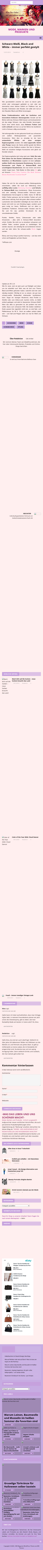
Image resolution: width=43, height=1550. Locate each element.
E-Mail (4, 1095)
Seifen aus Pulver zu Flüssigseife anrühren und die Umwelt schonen (11, 1433)
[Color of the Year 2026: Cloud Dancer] (6, 913)
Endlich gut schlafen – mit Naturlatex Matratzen (25, 1160)
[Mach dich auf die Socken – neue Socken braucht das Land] (6, 755)
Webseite (5, 1101)
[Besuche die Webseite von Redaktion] (16, 350)
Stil (36, 170)
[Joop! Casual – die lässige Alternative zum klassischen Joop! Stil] (4, 1171)
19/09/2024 (27, 1518)
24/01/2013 (10, 998)
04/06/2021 (27, 1439)
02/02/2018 (13, 1182)
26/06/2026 (8, 1424)
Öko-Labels (8, 1394)
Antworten (8, 1026)
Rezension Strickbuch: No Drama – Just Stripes (19, 1376)
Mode (34, 229)
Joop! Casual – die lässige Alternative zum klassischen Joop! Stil (23, 1170)
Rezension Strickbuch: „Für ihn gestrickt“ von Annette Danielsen (12, 1499)
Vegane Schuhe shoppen (28, 1435)
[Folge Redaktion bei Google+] (25, 350)
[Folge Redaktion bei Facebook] (19, 350)
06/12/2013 (16, 1192)
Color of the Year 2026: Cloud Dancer (25, 837)
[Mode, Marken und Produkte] (21, 24)
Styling (20, 327)
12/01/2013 (7, 52)
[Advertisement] (21, 1242)
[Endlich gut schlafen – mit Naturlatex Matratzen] (6, 1160)
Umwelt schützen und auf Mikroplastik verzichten (31, 1449)
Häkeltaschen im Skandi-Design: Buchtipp (17, 1356)
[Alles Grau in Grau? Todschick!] (4, 1151)
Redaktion (16, 52)
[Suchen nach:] (21, 2)
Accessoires (11, 323)
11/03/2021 (16, 1163)
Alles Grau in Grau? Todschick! (19, 1148)
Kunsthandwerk (10, 1459)
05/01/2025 (8, 1518)
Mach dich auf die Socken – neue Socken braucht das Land (23, 680)
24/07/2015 (27, 1453)
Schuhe (29, 323)
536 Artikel (29, 339)
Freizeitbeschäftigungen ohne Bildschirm (31, 1501)
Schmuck (21, 188)
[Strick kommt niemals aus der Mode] (6, 1191)
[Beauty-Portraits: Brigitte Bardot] (4, 1182)
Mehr (23, 1218)
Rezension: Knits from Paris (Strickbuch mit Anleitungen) (31, 1514)
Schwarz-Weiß (9, 327)
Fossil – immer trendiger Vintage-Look (19, 995)
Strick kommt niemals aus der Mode (25, 1190)
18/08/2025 (27, 1504)
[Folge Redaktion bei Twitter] (22, 350)
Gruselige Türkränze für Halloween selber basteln (20, 1485)
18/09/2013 (12, 1151)
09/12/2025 (16, 839)
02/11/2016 (8, 1453)
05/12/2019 (16, 683)
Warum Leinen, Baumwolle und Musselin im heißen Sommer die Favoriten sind (21, 1418)
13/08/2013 (12, 1173)
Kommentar (6, 1073)
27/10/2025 (8, 1490)
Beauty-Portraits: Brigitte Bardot (20, 1179)
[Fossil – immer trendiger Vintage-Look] (3, 995)
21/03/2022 (8, 1439)
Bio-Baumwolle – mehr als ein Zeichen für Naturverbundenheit (12, 1449)
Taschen (29, 188)
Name (4, 1089)
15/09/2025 (8, 1504)
